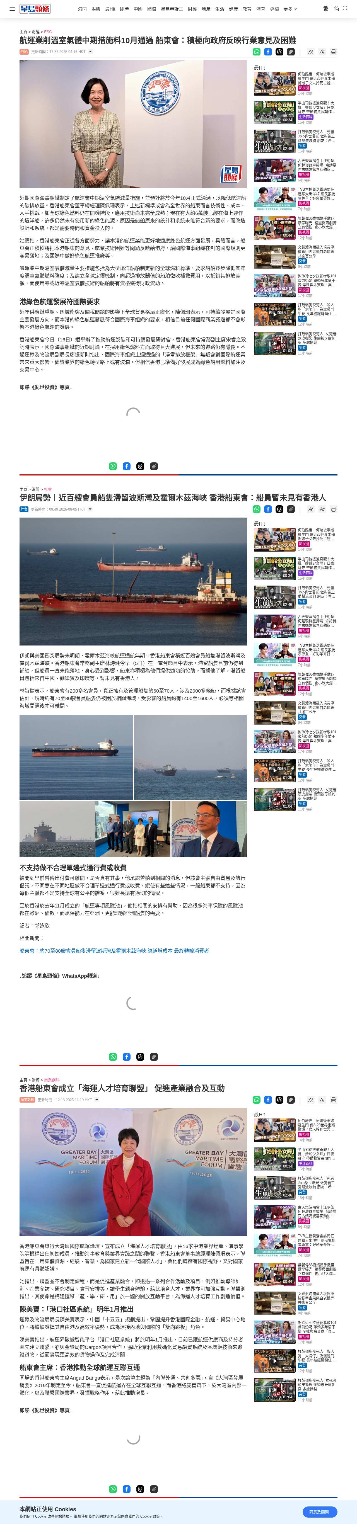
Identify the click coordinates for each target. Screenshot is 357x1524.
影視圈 (304, 88)
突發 (302, 145)
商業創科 (52, 1080)
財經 (36, 32)
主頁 (23, 32)
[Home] (35, 8)
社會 (48, 489)
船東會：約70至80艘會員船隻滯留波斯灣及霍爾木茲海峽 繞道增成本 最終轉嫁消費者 (114, 951)
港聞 (36, 489)
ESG (48, 32)
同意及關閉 (319, 1512)
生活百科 (305, 117)
